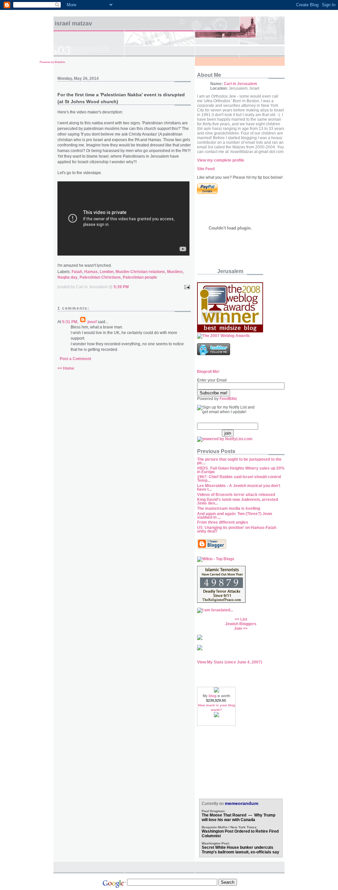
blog (213, 696)
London (107, 271)
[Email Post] (186, 287)
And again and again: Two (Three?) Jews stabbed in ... (234, 515)
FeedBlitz (228, 398)
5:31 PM (69, 322)
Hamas (91, 271)
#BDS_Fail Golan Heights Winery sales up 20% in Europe (241, 470)
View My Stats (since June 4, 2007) (229, 662)
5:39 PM (121, 287)
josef (92, 322)
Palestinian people (140, 277)
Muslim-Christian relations (140, 271)
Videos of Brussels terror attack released (236, 494)
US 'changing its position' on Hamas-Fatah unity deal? (236, 529)
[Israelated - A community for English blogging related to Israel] (215, 610)
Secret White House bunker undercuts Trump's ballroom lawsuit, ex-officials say (240, 849)
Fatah (77, 271)
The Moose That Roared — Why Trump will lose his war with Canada (238, 817)
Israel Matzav (73, 23)
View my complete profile (220, 160)
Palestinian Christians (100, 277)
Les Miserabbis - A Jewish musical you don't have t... (238, 487)
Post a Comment (75, 358)
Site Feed (206, 169)
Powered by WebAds (52, 62)
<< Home (65, 368)
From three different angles (222, 522)
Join (238, 628)
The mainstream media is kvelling (228, 508)
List (243, 619)
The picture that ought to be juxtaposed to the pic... (239, 461)
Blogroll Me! (208, 371)
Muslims (175, 271)
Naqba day (67, 277)
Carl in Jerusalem (240, 83)
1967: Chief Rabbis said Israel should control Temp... (239, 479)
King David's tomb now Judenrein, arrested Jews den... (237, 501)
